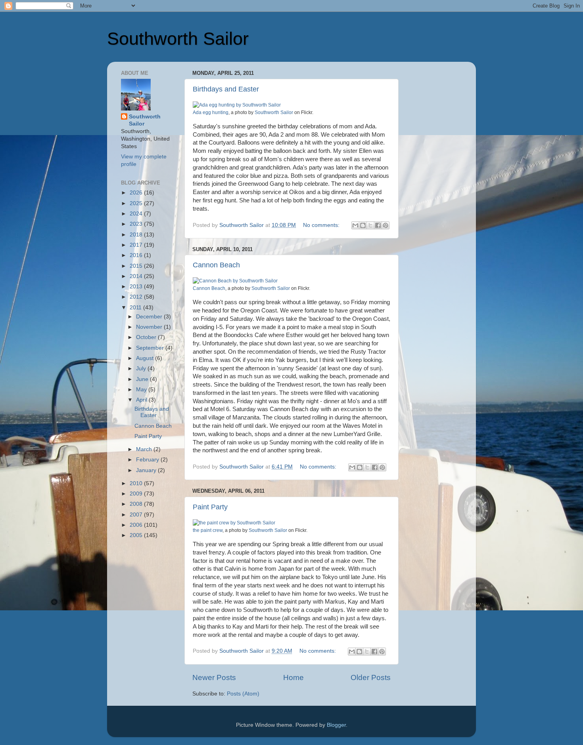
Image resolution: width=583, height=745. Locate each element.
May (142, 390)
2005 (137, 535)
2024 (137, 214)
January (147, 470)
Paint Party (210, 507)
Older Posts (371, 677)
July (142, 369)
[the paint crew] (234, 523)
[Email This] (355, 225)
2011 (136, 308)
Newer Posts (214, 677)
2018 (137, 235)
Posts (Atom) (243, 694)
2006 (137, 525)
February (148, 460)
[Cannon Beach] (235, 281)
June (143, 379)
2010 (137, 483)
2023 (137, 224)
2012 (137, 297)
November (150, 327)
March (144, 449)
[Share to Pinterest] (385, 225)
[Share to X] (370, 225)
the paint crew (207, 530)
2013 (137, 287)
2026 (137, 193)
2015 (137, 266)
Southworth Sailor (178, 39)
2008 (137, 504)
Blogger (336, 725)
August (145, 358)
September (150, 348)
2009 (137, 494)
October (147, 337)
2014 (137, 276)
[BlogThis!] (363, 225)
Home (293, 677)
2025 (137, 203)
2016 (137, 255)
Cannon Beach (216, 265)
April (142, 400)
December (150, 317)
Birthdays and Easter (226, 89)
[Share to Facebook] (378, 225)
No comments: (322, 225)
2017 (137, 245)
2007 (137, 515)
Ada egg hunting (210, 112)
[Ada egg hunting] (237, 105)
